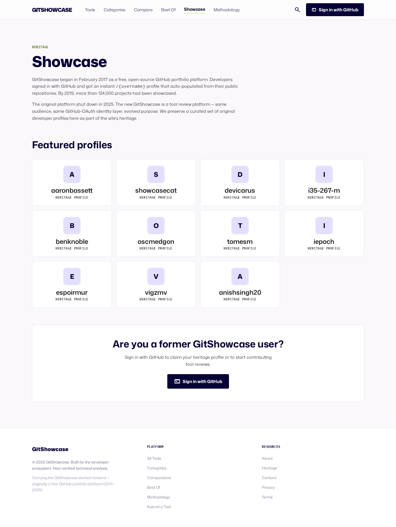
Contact (269, 477)
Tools (90, 10)
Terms (267, 497)
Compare (143, 10)
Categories (114, 10)
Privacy (268, 487)
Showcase (194, 9)
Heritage (269, 467)
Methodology (227, 10)
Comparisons (159, 477)
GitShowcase (52, 9)
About (267, 458)
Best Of (168, 10)
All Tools (154, 458)
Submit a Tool (159, 506)
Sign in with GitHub (335, 10)
